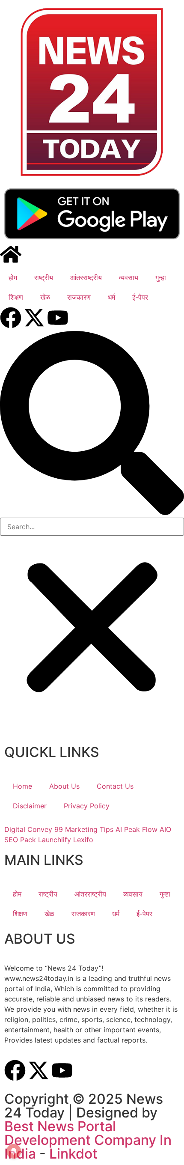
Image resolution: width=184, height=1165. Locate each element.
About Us (64, 786)
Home (22, 786)
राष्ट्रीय (43, 277)
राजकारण (79, 297)
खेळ (45, 297)
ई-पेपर (140, 297)
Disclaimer (30, 805)
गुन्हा (160, 277)
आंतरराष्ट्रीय (86, 277)
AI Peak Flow (136, 829)
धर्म (111, 297)
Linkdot (73, 1153)
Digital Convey (28, 829)
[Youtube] (57, 317)
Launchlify (54, 839)
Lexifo (83, 839)
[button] (92, 424)
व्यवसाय (128, 277)
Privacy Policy (87, 805)
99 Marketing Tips (83, 829)
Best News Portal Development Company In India (88, 1140)
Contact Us (115, 786)
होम (13, 277)
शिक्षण (16, 297)
